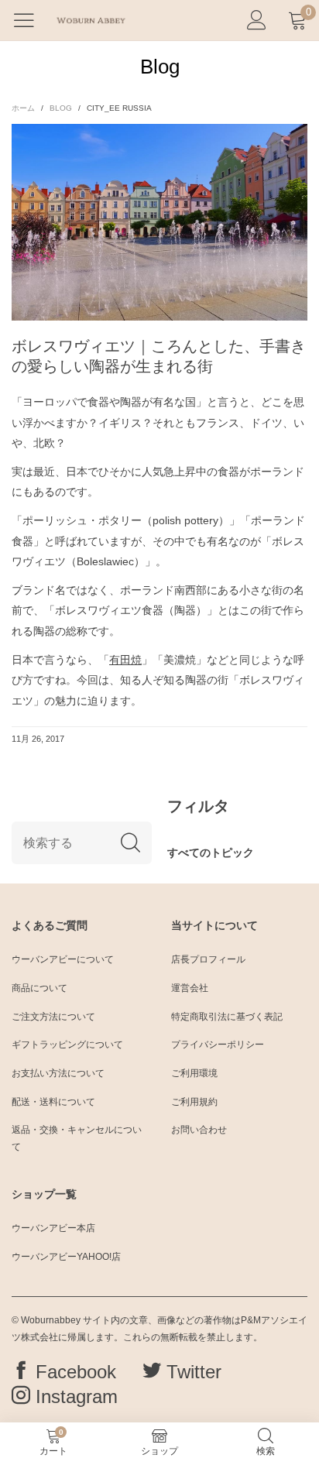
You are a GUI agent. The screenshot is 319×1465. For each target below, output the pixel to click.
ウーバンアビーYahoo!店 (66, 1256)
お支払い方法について (58, 1073)
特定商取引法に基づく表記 (227, 1016)
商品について (39, 988)
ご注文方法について (53, 1016)
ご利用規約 (194, 1101)
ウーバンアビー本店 (53, 1228)
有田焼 (125, 660)
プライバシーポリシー (217, 1044)
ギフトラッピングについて (67, 1044)
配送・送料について (53, 1101)
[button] (130, 843)
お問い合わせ (199, 1129)
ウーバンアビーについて (63, 959)
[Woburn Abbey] (90, 20)
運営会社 (189, 988)
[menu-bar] (30, 20)
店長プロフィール (208, 959)
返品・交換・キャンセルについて (77, 1138)
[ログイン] (256, 20)
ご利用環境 (194, 1073)
